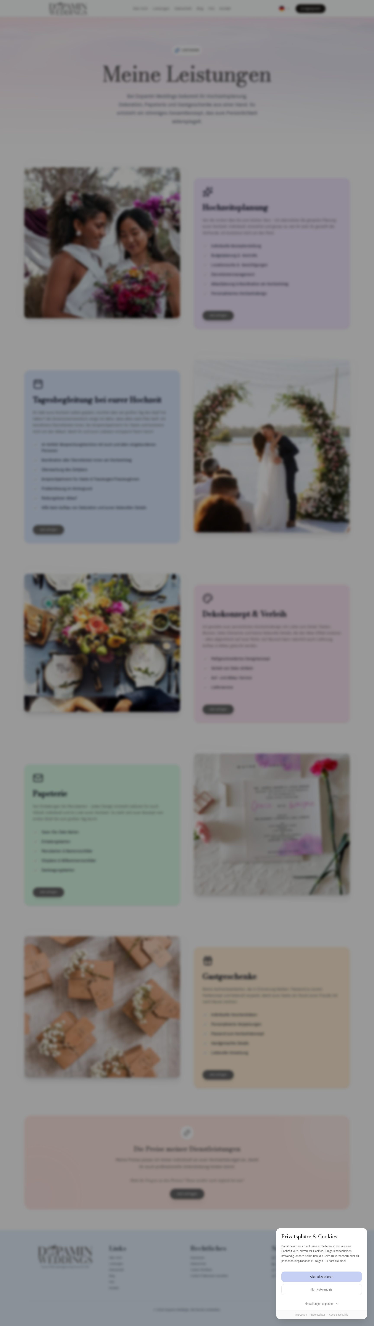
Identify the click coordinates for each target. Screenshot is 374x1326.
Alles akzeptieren (321, 1277)
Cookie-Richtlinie (338, 1314)
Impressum (301, 1314)
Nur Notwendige (321, 1289)
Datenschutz (318, 1314)
